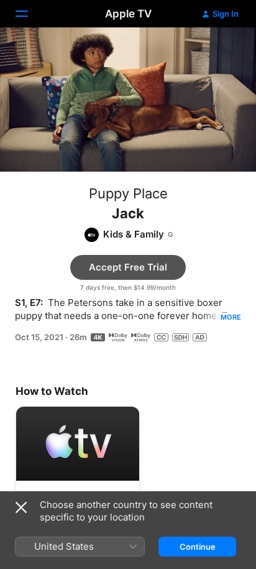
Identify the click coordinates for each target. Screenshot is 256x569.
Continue (198, 547)
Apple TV (128, 13)
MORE (231, 317)
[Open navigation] (29, 13)
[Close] (21, 507)
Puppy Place (128, 193)
